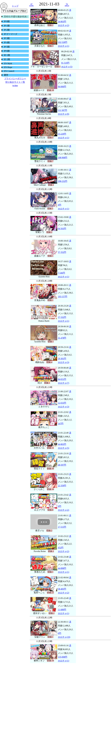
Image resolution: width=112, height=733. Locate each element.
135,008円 (62, 657)
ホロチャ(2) (63, 25)
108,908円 (62, 157)
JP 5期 (7, 47)
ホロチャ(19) (64, 637)
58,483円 (62, 589)
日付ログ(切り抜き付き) (15, 16)
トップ (15, 6)
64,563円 (62, 228)
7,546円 (61, 273)
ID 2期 (7, 59)
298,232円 (62, 181)
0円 (59, 205)
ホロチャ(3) (63, 362)
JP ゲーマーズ (10, 34)
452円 (60, 547)
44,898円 (62, 568)
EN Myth (8, 63)
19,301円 (62, 358)
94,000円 (62, 86)
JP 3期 (7, 38)
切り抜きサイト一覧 (15, 82)
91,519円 (65, 63)
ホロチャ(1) (63, 46)
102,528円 (62, 42)
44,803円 (62, 444)
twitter (15, 85)
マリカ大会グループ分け (14, 11)
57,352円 (62, 252)
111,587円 (62, 110)
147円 (60, 423)
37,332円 (62, 317)
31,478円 (62, 338)
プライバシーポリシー (15, 78)
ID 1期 (7, 55)
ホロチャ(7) (63, 383)
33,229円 (62, 134)
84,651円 (62, 379)
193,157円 (62, 296)
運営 (6, 75)
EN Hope (8, 67)
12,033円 (62, 403)
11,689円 (62, 609)
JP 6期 (7, 51)
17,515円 (62, 527)
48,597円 (62, 465)
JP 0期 (7, 21)
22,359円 (62, 485)
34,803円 (62, 21)
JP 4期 (7, 42)
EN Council (9, 71)
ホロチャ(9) (63, 114)
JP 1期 (7, 25)
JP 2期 (7, 30)
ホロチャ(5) (66, 67)
